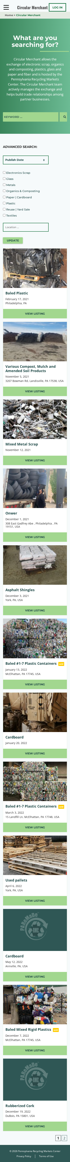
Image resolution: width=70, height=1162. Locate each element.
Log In (57, 7)
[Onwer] (35, 505)
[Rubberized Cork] (35, 1095)
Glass (9, 179)
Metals (10, 185)
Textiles (11, 215)
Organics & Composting (22, 191)
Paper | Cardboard (18, 197)
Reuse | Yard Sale (17, 209)
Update (13, 240)
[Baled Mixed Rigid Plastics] (35, 1020)
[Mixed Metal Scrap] (35, 432)
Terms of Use (46, 1156)
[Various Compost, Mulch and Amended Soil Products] (35, 359)
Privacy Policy (24, 1156)
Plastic (10, 203)
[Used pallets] (35, 870)
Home (9, 15)
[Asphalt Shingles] (35, 580)
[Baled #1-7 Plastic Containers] (35, 654)
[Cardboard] (35, 725)
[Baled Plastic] (35, 283)
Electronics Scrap (17, 173)
